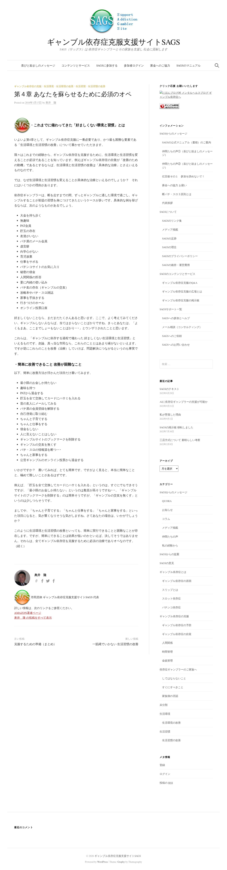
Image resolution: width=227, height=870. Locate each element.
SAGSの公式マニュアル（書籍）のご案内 (186, 142)
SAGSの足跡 (169, 238)
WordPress (102, 861)
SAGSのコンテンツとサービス (177, 274)
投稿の (166, 782)
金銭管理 (167, 660)
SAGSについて (168, 211)
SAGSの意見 (167, 563)
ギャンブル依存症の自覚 (176, 634)
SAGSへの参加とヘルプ (176, 318)
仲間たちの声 (170, 536)
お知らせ (167, 510)
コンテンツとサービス (76, 65)
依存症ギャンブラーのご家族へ (178, 669)
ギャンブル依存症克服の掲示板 (180, 300)
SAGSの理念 (169, 247)
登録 (162, 765)
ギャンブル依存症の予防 (176, 625)
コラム (166, 518)
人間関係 (167, 642)
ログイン (165, 774)
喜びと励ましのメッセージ (38, 65)
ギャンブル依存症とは (173, 572)
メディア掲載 (170, 229)
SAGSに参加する (107, 65)
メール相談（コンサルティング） (182, 327)
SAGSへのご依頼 (172, 336)
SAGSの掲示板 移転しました (176, 427)
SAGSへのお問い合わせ (176, 344)
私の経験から (170, 545)
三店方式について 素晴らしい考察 (180, 440)
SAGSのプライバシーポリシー (180, 256)
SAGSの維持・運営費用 (176, 265)
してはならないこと (174, 678)
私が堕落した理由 (170, 414)
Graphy (121, 861)
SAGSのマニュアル (188, 65)
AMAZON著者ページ (27, 613)
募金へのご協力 (160, 65)
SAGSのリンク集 (172, 220)
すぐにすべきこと (172, 687)
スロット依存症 (171, 598)
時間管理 (167, 651)
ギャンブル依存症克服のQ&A (179, 282)
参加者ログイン (134, 65)
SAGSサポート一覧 (171, 309)
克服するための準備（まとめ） (35, 644)
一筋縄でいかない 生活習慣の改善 (115, 644)
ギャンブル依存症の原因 (176, 581)
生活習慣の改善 (96, 86)
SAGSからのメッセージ (173, 133)
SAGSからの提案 (169, 554)
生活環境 (49, 86)
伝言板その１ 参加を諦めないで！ (183, 176)
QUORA (167, 501)
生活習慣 (81, 86)
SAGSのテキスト (169, 389)
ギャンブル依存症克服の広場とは (182, 291)
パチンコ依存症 (171, 607)
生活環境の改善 (64, 86)
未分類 (164, 705)
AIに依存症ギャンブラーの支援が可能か (184, 401)
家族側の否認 (170, 696)
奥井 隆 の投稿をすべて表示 (33, 617)
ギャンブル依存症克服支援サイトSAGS (113, 42)
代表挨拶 (167, 203)
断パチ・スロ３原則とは (176, 194)
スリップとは (170, 589)
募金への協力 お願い (174, 185)
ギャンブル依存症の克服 (27, 86)
